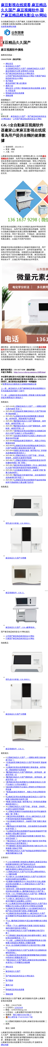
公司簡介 (17, 88)
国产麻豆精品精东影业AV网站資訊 (20, 73)
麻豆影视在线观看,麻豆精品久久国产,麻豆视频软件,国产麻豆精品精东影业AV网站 (24, 10)
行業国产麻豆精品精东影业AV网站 (20, 638)
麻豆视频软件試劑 (13, 71)
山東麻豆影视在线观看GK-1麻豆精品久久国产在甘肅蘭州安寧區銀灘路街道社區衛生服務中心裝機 (26, 915)
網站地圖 (12, 26)
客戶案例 (9, 81)
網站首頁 (9, 64)
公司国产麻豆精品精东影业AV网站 (20, 76)
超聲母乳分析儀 (27, 71)
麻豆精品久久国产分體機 (16, 558)
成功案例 (23, 83)
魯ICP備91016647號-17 (22, 1015)
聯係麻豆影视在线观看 (30, 88)
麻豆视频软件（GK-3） (15, 593)
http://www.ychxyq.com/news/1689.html (29, 372)
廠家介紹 (9, 86)
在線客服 (4, 26)
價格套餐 (9, 96)
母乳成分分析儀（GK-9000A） (18, 523)
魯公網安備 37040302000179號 (20, 1017)
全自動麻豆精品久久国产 (16, 69)
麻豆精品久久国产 (13, 66)
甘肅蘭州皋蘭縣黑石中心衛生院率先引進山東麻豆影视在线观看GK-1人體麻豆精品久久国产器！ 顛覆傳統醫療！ (26, 883)
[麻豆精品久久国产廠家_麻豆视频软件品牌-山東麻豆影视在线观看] (14, 37)
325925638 (18, 1008)
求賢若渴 (11, 91)
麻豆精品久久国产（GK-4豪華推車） (21, 627)
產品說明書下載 (12, 83)
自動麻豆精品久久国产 (36, 69)
